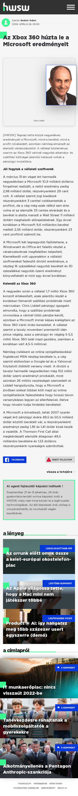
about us (62, 788)
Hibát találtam (62, 459)
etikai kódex (55, 783)
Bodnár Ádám (28, 20)
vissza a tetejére (59, 472)
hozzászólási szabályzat (26, 788)
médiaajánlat (40, 783)
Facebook (17, 459)
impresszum (24, 783)
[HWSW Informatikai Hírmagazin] (16, 7)
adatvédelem (48, 788)
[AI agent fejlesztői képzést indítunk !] (39, 499)
